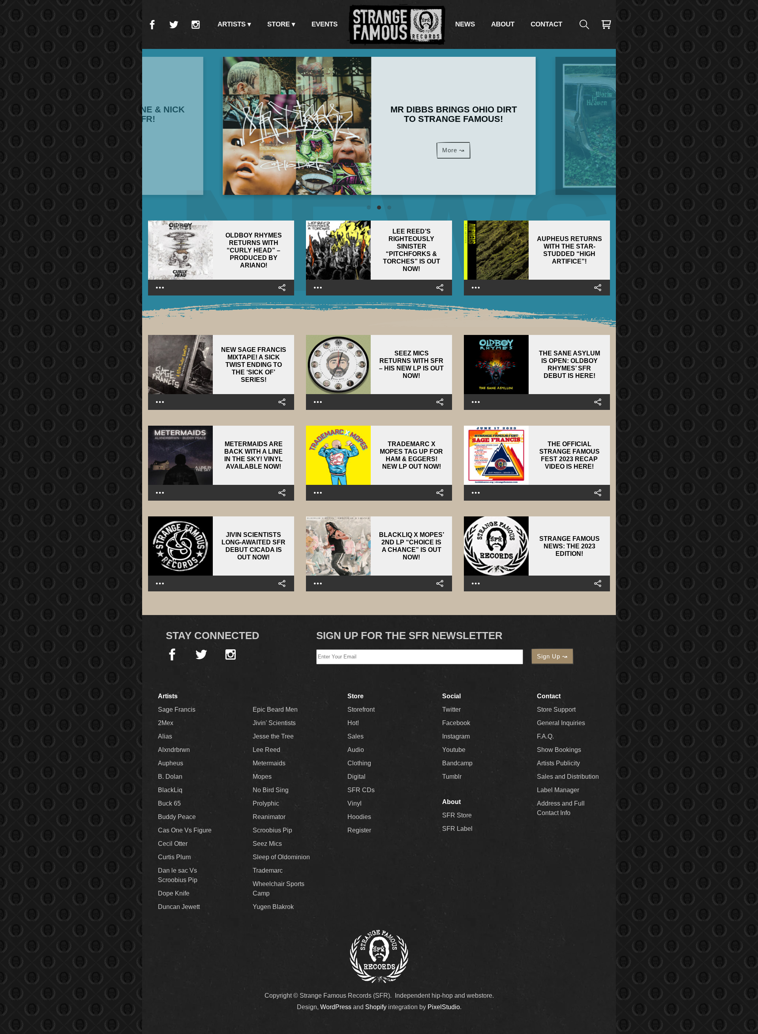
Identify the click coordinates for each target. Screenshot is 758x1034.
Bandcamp (457, 763)
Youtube (453, 749)
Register (359, 830)
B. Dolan (170, 776)
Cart (606, 24)
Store (278, 24)
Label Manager (558, 790)
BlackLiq (170, 790)
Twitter (174, 24)
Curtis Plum (174, 857)
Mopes (262, 776)
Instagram (195, 24)
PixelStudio (444, 1007)
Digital (356, 776)
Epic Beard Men (275, 709)
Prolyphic (266, 803)
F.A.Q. (545, 736)
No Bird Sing (271, 790)
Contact (546, 24)
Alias (165, 736)
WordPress (335, 1007)
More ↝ (453, 150)
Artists (232, 24)
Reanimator (269, 816)
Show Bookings (559, 749)
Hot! (353, 723)
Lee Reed (266, 749)
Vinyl (354, 803)
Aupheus (170, 763)
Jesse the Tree (273, 736)
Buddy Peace (177, 816)
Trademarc (268, 870)
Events (324, 24)
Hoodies (359, 816)
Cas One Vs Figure (185, 830)
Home (396, 24)
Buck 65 (169, 803)
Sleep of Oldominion (281, 857)
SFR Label (457, 828)
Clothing (359, 763)
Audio (355, 749)
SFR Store (457, 815)
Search (584, 24)
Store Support (556, 709)
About (502, 24)
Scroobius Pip (272, 830)
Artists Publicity (558, 763)
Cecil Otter (173, 843)
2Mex (165, 723)
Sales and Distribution (568, 776)
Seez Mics (267, 843)
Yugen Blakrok (273, 906)
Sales (355, 736)
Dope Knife (174, 893)
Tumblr (452, 776)
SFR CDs (361, 790)
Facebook (152, 24)
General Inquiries (561, 723)
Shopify (376, 1007)
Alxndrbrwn (174, 749)
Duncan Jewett (179, 906)
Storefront (361, 709)
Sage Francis (176, 709)
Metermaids (269, 763)
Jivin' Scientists (274, 723)
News (465, 24)
